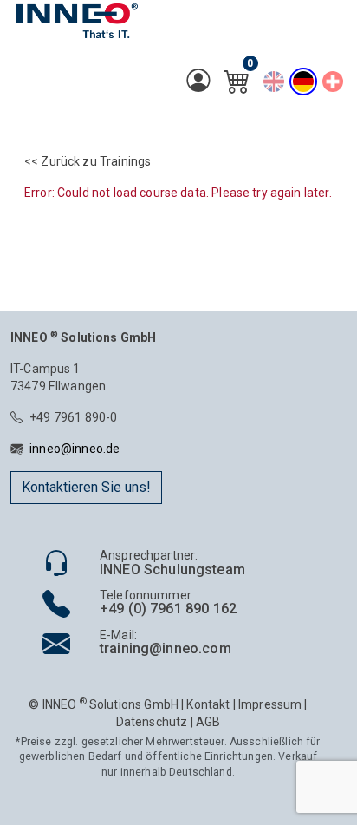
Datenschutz (152, 722)
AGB (208, 722)
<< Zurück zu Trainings (87, 161)
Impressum (270, 704)
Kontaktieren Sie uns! (86, 487)
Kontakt (208, 704)
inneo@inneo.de (74, 448)
